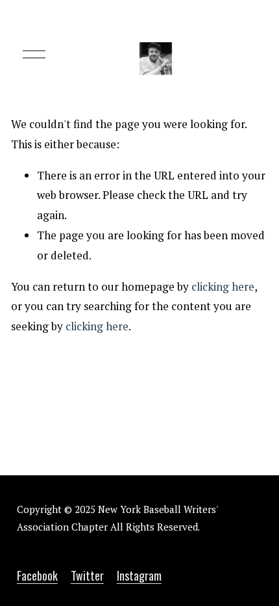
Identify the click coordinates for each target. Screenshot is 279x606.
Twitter (87, 575)
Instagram (139, 575)
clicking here (222, 286)
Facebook (37, 575)
